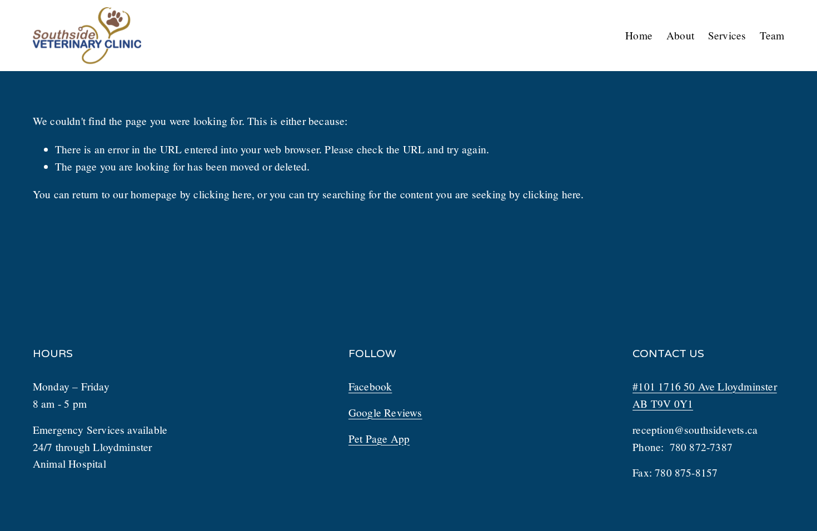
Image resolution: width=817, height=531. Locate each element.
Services (727, 35)
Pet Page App (379, 438)
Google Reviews (385, 412)
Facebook (370, 386)
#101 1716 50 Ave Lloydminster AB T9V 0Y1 (704, 394)
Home (638, 35)
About (680, 35)
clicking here (222, 194)
